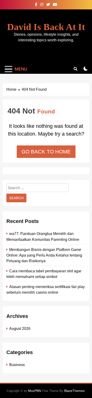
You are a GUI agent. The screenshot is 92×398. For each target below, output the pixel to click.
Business (17, 365)
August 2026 (19, 328)
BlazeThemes (74, 391)
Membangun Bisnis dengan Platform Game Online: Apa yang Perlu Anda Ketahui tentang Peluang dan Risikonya (44, 255)
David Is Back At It (46, 27)
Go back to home (46, 152)
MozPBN (34, 391)
